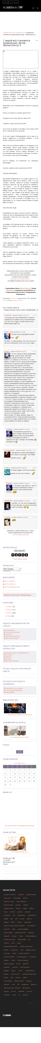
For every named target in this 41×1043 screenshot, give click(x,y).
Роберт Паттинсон (10, 894)
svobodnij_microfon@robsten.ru (20, 279)
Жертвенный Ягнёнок (10, 946)
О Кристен (8, 610)
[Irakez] (10, 470)
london (19, 922)
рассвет (19, 912)
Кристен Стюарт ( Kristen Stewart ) (14, 926)
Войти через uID (19, 551)
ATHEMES (30, 1003)
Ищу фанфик (10, 692)
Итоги (14, 995)
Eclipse (25, 908)
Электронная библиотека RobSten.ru (19, 715)
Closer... (21, 970)
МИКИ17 (9, 657)
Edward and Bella (9, 957)
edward (18, 908)
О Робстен (13, 298)
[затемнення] (10, 453)
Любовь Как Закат (9, 939)
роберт (6, 950)
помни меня (21, 915)
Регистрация (13, 2)
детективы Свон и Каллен (12, 988)
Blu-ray (22, 919)
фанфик (6, 970)
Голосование (31, 926)
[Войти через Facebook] (16, 554)
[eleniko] (10, 520)
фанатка (34, 984)
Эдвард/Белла (30, 970)
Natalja (5, 864)
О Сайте (8, 616)
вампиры (7, 967)
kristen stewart (8, 905)
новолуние (27, 922)
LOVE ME (9, 634)
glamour (29, 919)
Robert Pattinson (21, 901)
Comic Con (7, 929)
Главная (5, 32)
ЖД (29, 939)
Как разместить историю (14, 688)
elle (12, 919)
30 (23, 32)
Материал (24, 315)
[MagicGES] (10, 503)
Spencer (25, 995)
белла (13, 922)
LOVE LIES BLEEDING (13, 632)
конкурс (14, 936)
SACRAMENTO (10, 630)
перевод (31, 932)
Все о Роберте (9, 581)
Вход (5, 2)
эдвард (6, 922)
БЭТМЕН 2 (9, 655)
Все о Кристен (10, 584)
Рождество (14, 950)
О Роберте (9, 606)
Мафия (25, 977)
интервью (7, 915)
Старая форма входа (20, 559)
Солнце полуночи (24, 953)
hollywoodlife (22, 939)
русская (29, 991)
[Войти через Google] (22, 554)
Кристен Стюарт (9, 901)
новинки (29, 981)
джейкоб (25, 964)
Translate (18, 571)
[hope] (10, 354)
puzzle (18, 964)
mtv (14, 915)
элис (21, 950)
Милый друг (17, 898)
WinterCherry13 (25, 288)
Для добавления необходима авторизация (19, 826)
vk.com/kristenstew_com (20, 852)
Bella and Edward (23, 960)
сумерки (20, 894)
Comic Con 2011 (15, 974)
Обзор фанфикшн (30, 936)
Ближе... (13, 970)
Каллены (15, 967)
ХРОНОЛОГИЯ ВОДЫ (13, 636)
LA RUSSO (13, 991)
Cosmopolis (32, 957)
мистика (6, 984)
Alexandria (10, 290)
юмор (21, 936)
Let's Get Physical (22, 957)
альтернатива (24, 967)
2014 (11, 32)
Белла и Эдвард (9, 964)
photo (5, 912)
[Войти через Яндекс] (19, 554)
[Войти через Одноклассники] (26, 554)
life (18, 984)
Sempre (18, 977)
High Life (6, 991)
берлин (6, 974)
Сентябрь (18, 32)
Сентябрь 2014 (20, 763)
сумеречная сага (20, 932)
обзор (13, 960)
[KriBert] (12, 432)
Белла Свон (7, 898)
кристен (6, 943)
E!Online (12, 912)
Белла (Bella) (8, 981)
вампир (6, 960)
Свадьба (6, 936)
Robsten (14, 300)
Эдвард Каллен (8, 908)
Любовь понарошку (26, 946)
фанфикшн (25, 984)
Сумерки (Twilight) (23, 929)
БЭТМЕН (8, 659)
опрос (14, 953)
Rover (13, 984)
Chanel (6, 977)
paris (13, 943)
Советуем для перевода (14, 690)
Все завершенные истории (20, 737)
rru (19, 995)
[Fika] (10, 334)
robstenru (7, 995)
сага (11, 977)
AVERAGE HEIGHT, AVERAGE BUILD (17, 653)
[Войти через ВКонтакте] (12, 554)
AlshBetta (21, 991)
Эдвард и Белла (31, 950)
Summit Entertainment (29, 974)
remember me (32, 915)
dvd (16, 919)
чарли (19, 943)
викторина (26, 988)
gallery (32, 908)
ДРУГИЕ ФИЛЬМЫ (12, 638)
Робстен (20, 300)
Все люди (7, 953)
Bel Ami (25, 898)
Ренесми (27, 912)
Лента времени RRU (12, 587)
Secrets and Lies (19, 981)
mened (5, 300)
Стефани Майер (31, 894)
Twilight (6, 919)
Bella (13, 929)
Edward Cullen (8, 932)
